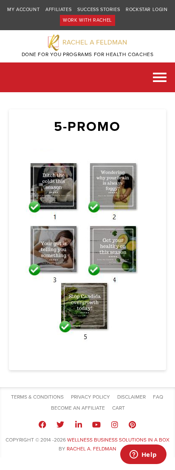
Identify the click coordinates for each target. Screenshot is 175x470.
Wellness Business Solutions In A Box (118, 440)
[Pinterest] (132, 424)
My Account (23, 9)
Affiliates (58, 9)
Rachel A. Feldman (91, 449)
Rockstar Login (146, 9)
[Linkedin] (78, 424)
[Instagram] (114, 424)
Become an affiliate (78, 408)
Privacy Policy (90, 397)
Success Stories (98, 9)
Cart (118, 408)
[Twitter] (60, 424)
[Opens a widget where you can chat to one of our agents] (143, 455)
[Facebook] (42, 424)
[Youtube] (96, 424)
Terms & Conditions (37, 397)
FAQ (158, 397)
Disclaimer (131, 397)
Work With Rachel (87, 20)
